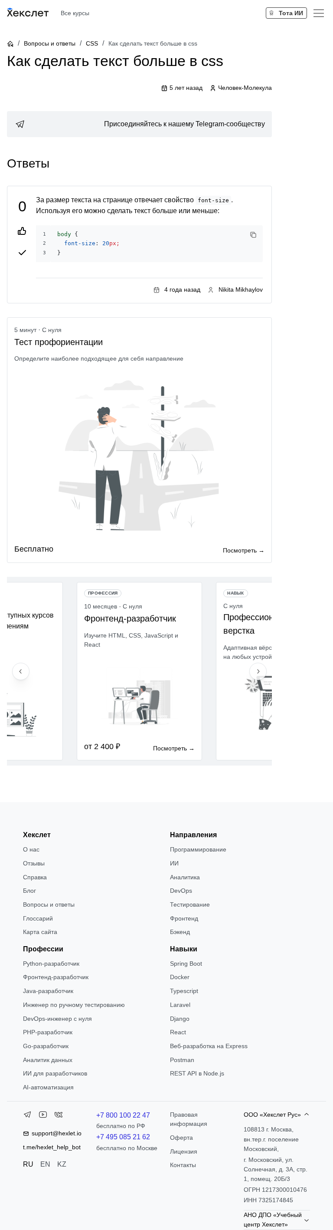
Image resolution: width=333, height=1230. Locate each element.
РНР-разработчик (47, 1032)
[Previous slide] (20, 671)
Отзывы (34, 863)
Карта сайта (40, 931)
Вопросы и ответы (49, 43)
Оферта (181, 1137)
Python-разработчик (51, 963)
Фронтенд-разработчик (55, 976)
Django (179, 1018)
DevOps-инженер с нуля (57, 1018)
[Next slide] (258, 671)
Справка (35, 877)
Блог (29, 890)
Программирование (198, 849)
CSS (92, 43)
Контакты (183, 1164)
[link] (139, 124)
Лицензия (183, 1151)
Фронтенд (184, 918)
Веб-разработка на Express (209, 1046)
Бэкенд (180, 931)
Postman (182, 1059)
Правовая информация (188, 1119)
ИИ (174, 863)
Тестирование (190, 904)
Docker (179, 976)
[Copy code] (253, 235)
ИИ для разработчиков (55, 1073)
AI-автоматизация (48, 1087)
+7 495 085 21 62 (123, 1137)
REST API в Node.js (197, 1073)
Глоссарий (38, 918)
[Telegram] (27, 1116)
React (178, 1032)
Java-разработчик (48, 990)
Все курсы (75, 13)
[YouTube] (43, 1116)
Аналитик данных (47, 1059)
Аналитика (185, 877)
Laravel (180, 1004)
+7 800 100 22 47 (123, 1115)
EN (45, 1164)
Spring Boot (186, 963)
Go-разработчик (46, 1046)
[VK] (58, 1116)
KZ (61, 1164)
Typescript (184, 990)
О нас (31, 849)
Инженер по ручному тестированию (74, 1004)
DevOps (181, 890)
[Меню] (318, 13)
